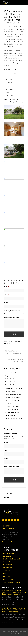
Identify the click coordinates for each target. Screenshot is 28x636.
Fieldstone (6, 576)
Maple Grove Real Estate (13, 394)
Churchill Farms (8, 562)
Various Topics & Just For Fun (14, 418)
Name (6, 287)
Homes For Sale (13, 341)
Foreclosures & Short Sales (13, 388)
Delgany (6, 573)
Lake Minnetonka (8, 553)
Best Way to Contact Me (12, 311)
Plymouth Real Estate (12, 406)
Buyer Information (11, 382)
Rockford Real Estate (12, 412)
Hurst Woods (7, 556)
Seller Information (11, 415)
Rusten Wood (7, 565)
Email (6, 295)
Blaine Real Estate (11, 373)
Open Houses (9, 403)
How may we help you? (11, 317)
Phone (6, 303)
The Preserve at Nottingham (12, 582)
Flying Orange (16, 633)
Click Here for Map (7, 542)
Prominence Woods (9, 579)
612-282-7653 (6, 526)
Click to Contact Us (8, 528)
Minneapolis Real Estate (12, 397)
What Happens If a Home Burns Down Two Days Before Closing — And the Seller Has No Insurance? (14, 592)
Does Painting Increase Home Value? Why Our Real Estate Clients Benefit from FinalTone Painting (14, 610)
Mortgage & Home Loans (13, 400)
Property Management (12, 409)
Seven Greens (7, 568)
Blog (6, 376)
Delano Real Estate (11, 385)
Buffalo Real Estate (11, 379)
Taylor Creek (7, 570)
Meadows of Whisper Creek (11, 559)
